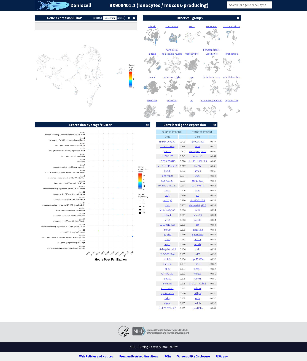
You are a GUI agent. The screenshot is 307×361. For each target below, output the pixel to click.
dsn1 (167, 205)
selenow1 (198, 156)
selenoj (197, 288)
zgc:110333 (197, 180)
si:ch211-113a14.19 (167, 166)
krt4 (198, 263)
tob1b (197, 166)
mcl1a (198, 239)
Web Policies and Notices (96, 356)
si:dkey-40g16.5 (167, 210)
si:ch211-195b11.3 (197, 161)
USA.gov (222, 356)
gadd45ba (197, 308)
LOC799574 (198, 185)
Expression (109, 17)
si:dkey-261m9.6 (167, 249)
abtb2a (167, 259)
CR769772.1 (167, 273)
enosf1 (197, 244)
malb (197, 249)
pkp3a (197, 220)
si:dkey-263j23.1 (167, 141)
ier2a (197, 190)
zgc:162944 (197, 234)
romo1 (197, 278)
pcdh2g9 (167, 200)
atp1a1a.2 (198, 229)
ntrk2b (167, 229)
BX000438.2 (198, 141)
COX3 (198, 175)
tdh (197, 224)
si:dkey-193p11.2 (197, 151)
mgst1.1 (198, 268)
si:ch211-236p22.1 (167, 185)
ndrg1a (197, 273)
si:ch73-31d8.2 (197, 200)
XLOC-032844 (167, 254)
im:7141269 (167, 156)
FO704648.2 (167, 288)
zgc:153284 (197, 259)
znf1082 (167, 263)
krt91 (197, 146)
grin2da (167, 278)
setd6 (167, 220)
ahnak (198, 170)
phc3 (167, 268)
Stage (120, 17)
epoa (167, 239)
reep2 (167, 244)
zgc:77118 (167, 175)
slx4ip (167, 190)
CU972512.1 (167, 180)
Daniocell (80, 5)
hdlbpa (197, 293)
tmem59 (197, 215)
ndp (167, 195)
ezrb (197, 298)
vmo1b (167, 151)
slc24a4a (167, 215)
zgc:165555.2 (167, 293)
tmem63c (167, 283)
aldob (198, 303)
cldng (167, 298)
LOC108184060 (167, 224)
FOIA (168, 356)
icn (197, 195)
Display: (97, 17)
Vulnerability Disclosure (193, 356)
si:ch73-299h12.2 (167, 308)
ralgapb (167, 303)
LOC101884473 (167, 161)
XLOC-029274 (167, 146)
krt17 (197, 210)
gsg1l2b (167, 234)
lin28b (167, 170)
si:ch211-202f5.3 (197, 283)
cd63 (197, 254)
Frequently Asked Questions (138, 356)
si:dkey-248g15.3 (197, 205)
